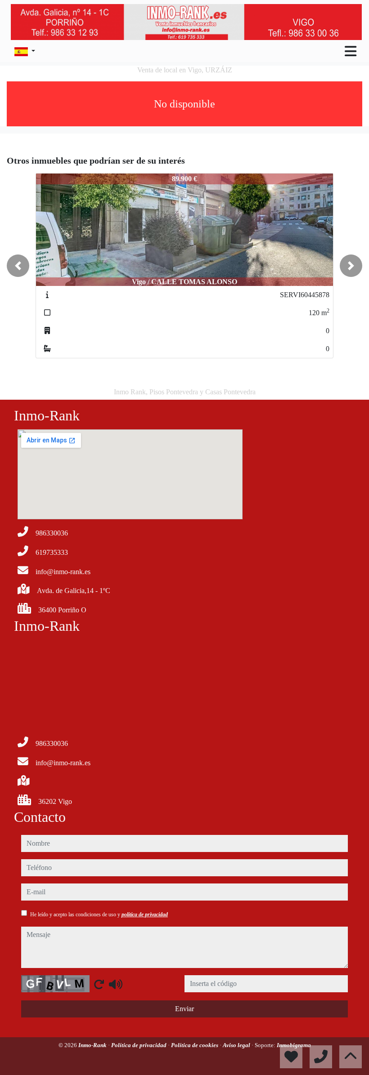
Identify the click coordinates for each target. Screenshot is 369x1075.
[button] (18, 265)
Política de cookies (195, 1045)
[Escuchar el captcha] (115, 984)
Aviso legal (237, 1045)
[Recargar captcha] (99, 984)
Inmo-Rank (93, 1045)
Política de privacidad (139, 1045)
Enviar (184, 1009)
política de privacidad (145, 914)
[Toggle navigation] (350, 51)
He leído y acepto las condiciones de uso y (99, 914)
